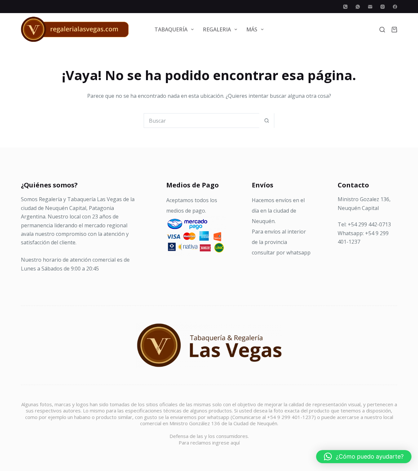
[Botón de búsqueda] (266, 120)
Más (251, 29)
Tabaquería (170, 29)
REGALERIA (217, 29)
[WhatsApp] (358, 7)
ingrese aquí (226, 442)
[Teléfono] (345, 7)
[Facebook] (395, 7)
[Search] (382, 29)
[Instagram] (382, 7)
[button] (363, 456)
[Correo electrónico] (370, 7)
